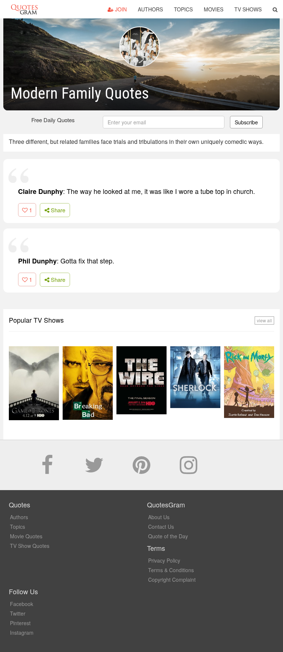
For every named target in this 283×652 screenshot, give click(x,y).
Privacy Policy (164, 560)
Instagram (22, 632)
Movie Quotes (26, 536)
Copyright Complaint (172, 579)
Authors (150, 9)
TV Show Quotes (29, 545)
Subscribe (246, 122)
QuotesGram (24, 9)
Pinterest (20, 623)
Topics (183, 9)
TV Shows (248, 9)
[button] (275, 9)
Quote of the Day (168, 536)
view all (264, 320)
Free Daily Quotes (53, 120)
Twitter (17, 613)
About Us (159, 517)
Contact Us (161, 526)
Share (57, 210)
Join (120, 9)
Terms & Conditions (171, 570)
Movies (213, 9)
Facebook (21, 603)
